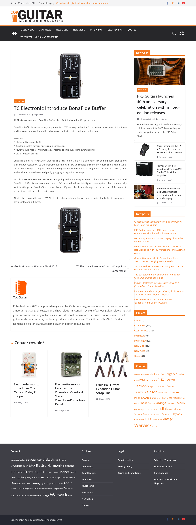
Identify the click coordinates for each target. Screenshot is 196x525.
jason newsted (142, 398)
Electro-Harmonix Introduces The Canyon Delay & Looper (26, 390)
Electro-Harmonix (49, 465)
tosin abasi (157, 419)
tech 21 (149, 419)
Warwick (143, 425)
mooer (144, 403)
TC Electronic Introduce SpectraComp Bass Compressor (101, 269)
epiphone (155, 386)
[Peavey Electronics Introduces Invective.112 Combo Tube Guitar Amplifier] (144, 172)
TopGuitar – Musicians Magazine (39, 37)
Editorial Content (163, 466)
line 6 (165, 397)
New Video (79, 29)
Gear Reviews (115, 29)
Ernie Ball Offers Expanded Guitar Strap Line (108, 389)
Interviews (96, 29)
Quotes (132, 29)
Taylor (176, 414)
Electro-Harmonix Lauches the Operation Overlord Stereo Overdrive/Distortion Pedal (70, 394)
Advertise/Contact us (165, 460)
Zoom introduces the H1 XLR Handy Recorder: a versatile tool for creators (169, 149)
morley (152, 403)
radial (162, 408)
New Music (62, 29)
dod (180, 374)
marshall (174, 398)
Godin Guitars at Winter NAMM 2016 (35, 266)
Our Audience (161, 472)
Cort (163, 374)
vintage (168, 419)
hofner (166, 392)
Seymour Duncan (142, 414)
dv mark (62, 460)
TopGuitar (38, 114)
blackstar (154, 374)
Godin (160, 393)
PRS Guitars (152, 409)
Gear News (45, 29)
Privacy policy (125, 466)
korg (154, 397)
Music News (27, 29)
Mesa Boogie (55, 478)
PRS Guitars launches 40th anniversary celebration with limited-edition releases (158, 104)
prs (144, 409)
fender (171, 386)
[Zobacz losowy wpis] (181, 33)
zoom (154, 426)
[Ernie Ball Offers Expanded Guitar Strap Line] (111, 352)
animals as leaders (141, 374)
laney (159, 398)
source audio (156, 414)
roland (170, 409)
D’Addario (145, 380)
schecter (177, 409)
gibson (152, 392)
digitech (171, 374)
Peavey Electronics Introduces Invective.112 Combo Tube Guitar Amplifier (169, 170)
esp (164, 386)
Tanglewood (167, 414)
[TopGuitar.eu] (14, 33)
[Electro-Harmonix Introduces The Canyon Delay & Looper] (29, 352)
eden (154, 380)
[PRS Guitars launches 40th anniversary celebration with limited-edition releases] (159, 71)
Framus (140, 392)
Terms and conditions (129, 472)
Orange (161, 403)
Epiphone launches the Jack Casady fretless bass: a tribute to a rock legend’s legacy (169, 193)
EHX (160, 379)
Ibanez (174, 392)
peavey (181, 403)
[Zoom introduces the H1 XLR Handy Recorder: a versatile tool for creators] (144, 151)
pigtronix (138, 409)
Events (137, 320)
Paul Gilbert (171, 403)
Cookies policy (125, 460)
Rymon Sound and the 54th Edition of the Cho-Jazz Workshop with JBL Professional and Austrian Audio (82, 5)
